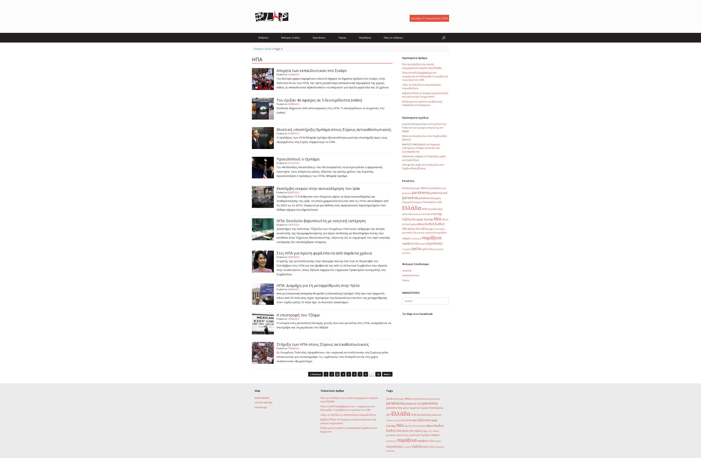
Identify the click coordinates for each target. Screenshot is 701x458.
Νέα (437, 218)
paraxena (410, 197)
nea (423, 188)
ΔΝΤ (439, 202)
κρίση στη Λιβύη (417, 228)
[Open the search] (443, 38)
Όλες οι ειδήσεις (393, 37)
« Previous (315, 374)
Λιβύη (406, 219)
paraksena (420, 192)
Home (258, 49)
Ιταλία (424, 214)
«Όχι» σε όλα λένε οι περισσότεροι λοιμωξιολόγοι (348, 414)
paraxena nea (426, 198)
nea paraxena (433, 398)
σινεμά (422, 243)
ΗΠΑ (268, 49)
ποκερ (405, 280)
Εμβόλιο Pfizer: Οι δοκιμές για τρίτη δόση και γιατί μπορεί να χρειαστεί (425, 94)
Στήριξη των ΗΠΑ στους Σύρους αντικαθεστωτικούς (323, 344)
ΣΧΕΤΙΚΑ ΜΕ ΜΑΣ (264, 402)
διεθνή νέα (393, 431)
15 (378, 374)
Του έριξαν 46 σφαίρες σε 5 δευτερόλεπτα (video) (319, 100)
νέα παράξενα (439, 232)
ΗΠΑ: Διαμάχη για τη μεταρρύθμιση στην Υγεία (318, 285)
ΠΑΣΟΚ (445, 219)
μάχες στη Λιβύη (436, 228)
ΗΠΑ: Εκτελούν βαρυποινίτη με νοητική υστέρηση (321, 220)
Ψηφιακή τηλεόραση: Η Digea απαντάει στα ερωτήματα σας (421, 148)
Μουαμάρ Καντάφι (422, 219)
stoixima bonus (410, 275)
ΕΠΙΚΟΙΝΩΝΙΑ (262, 398)
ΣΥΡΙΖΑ (405, 224)
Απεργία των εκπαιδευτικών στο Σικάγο (312, 70)
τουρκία (406, 249)
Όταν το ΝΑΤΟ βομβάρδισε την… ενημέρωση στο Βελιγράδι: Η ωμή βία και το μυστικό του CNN (425, 76)
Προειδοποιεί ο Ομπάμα (298, 159)
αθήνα (420, 224)
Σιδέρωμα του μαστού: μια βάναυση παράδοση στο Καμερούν (422, 103)
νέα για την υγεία (422, 232)
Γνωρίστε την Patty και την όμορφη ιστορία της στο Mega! (424, 127)
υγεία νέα (427, 249)
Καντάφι (437, 214)
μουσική (406, 232)
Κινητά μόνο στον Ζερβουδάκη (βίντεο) (423, 166)
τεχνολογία (434, 243)
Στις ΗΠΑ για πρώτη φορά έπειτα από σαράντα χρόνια (324, 253)
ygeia (438, 198)
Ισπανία (416, 214)
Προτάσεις (319, 37)
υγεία (416, 248)
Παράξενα (365, 37)
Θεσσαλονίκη (435, 209)
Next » (387, 374)
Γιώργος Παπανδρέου (425, 202)
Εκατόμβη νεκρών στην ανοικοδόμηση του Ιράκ (318, 188)
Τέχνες (342, 37)
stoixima (406, 270)
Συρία (412, 224)
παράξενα (431, 238)
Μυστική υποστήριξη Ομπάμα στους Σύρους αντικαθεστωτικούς (334, 129)
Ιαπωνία (406, 214)
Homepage (261, 407)
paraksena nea (438, 193)
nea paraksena (434, 188)
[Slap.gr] (271, 16)
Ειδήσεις (263, 37)
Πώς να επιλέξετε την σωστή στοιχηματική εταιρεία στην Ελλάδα (422, 66)
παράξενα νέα (410, 243)
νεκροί (406, 238)
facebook (407, 188)
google (416, 188)
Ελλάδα (411, 208)
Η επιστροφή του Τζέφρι (298, 315)
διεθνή (429, 224)
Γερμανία (407, 202)
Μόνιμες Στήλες (290, 37)
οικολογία (416, 238)
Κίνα (429, 213)
